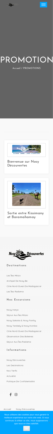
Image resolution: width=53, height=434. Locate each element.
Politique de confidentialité (21, 381)
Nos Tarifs (12, 370)
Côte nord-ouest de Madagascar (24, 286)
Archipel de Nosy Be (17, 281)
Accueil (16, 68)
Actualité (11, 376)
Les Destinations (15, 365)
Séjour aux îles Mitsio (17, 315)
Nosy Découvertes (16, 360)
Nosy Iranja (12, 309)
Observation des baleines (20, 336)
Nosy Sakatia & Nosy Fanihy (21, 320)
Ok (26, 428)
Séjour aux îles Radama (19, 341)
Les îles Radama (15, 291)
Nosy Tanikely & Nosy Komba (22, 325)
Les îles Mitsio (14, 275)
